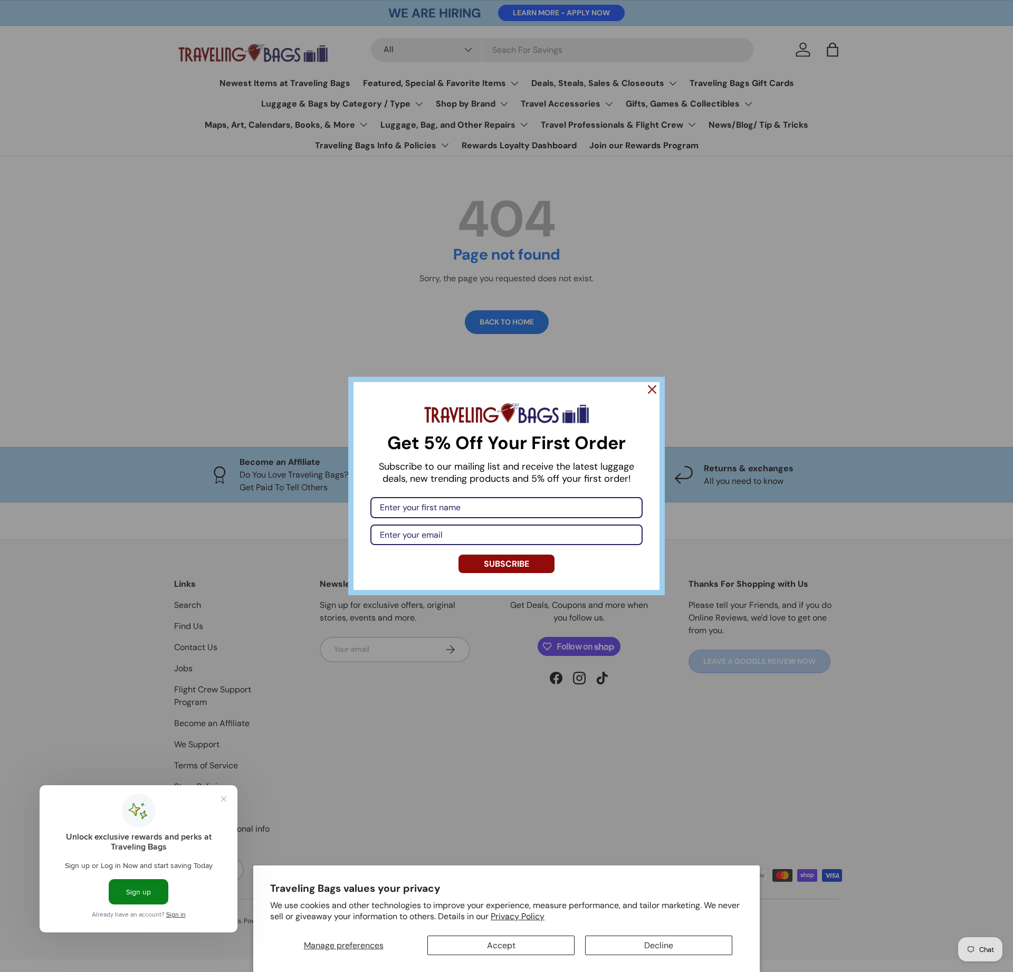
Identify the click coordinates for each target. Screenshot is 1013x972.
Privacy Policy (517, 916)
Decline (658, 945)
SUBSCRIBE (506, 563)
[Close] (652, 389)
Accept (501, 945)
